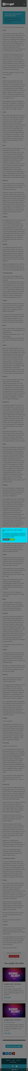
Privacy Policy (6, 539)
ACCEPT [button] (12, 539)
